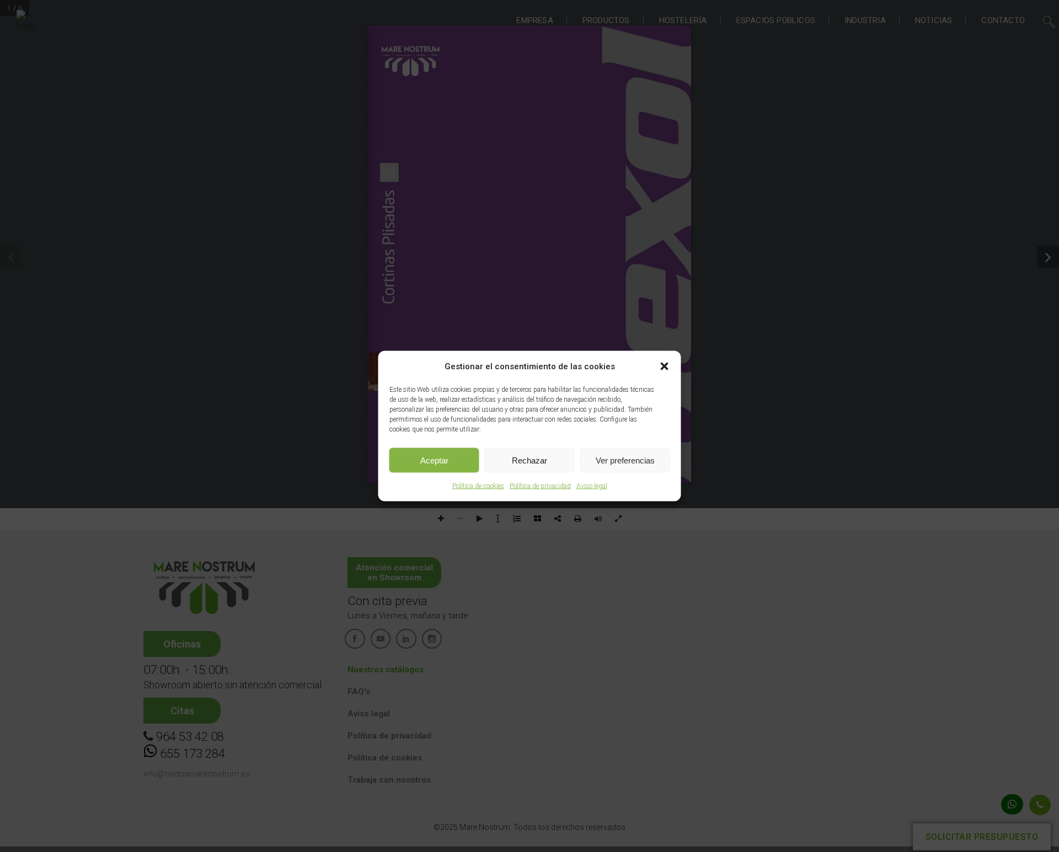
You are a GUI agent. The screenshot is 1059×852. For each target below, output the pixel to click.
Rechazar (529, 460)
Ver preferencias (625, 460)
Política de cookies (478, 486)
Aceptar (434, 460)
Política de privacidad (540, 486)
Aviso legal (591, 486)
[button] (664, 366)
